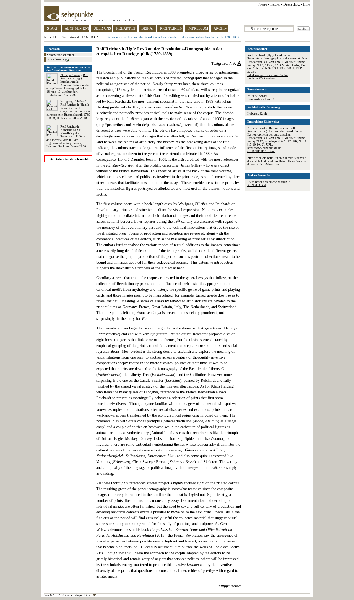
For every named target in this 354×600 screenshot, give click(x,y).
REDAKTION (126, 28)
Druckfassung (55, 59)
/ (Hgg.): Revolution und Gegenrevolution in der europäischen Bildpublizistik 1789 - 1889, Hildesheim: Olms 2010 (68, 110)
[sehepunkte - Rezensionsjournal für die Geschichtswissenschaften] (177, 13)
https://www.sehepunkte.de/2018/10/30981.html (264, 149)
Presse (262, 4)
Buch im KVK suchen (261, 78)
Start (64, 36)
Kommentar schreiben (60, 54)
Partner (275, 4)
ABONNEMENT (77, 28)
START (52, 28)
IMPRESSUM (198, 28)
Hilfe (306, 4)
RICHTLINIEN (171, 28)
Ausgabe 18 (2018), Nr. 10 (87, 36)
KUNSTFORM (256, 185)
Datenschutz (291, 4)
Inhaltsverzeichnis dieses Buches (267, 75)
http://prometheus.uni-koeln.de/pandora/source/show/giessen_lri (147, 125)
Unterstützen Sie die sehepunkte (68, 158)
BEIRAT (147, 28)
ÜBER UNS (102, 28)
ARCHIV (220, 28)
